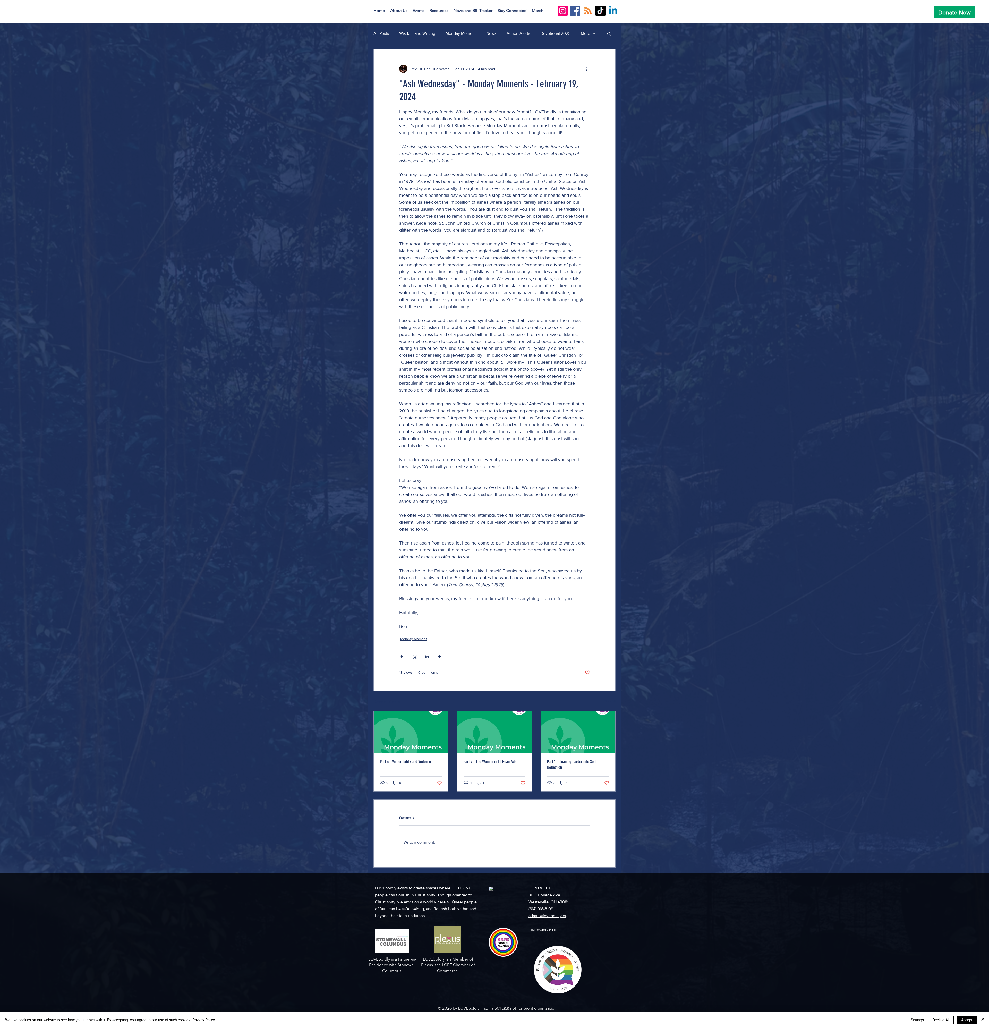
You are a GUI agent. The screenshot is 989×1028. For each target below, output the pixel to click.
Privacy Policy (203, 1019)
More (585, 33)
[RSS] (588, 11)
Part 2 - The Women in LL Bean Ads (490, 761)
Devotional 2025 (555, 33)
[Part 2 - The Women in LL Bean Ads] (494, 732)
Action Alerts (518, 33)
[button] (399, 10)
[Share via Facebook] (401, 656)
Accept (966, 1019)
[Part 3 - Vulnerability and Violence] (411, 732)
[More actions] (587, 69)
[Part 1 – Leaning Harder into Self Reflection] (578, 732)
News (491, 33)
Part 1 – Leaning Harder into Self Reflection (571, 764)
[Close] (983, 1020)
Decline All (940, 1019)
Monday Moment (461, 33)
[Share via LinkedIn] (426, 656)
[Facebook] (575, 11)
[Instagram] (563, 11)
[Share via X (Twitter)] (414, 656)
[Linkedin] (613, 11)
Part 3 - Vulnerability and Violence (405, 761)
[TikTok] (600, 11)
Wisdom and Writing (417, 33)
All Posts (381, 33)
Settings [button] (917, 1019)
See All (610, 701)
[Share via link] (439, 656)
